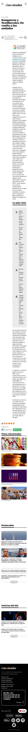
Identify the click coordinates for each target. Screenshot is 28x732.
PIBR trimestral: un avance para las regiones (8, 467)
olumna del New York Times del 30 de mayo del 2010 (19, 59)
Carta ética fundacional (7, 678)
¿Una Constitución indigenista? (6, 500)
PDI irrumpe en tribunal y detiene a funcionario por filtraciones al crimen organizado (21, 254)
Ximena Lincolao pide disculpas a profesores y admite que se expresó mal (13, 623)
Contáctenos (4, 688)
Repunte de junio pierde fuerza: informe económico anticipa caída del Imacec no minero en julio (13, 543)
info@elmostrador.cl (13, 674)
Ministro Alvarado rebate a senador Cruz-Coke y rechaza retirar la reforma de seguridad (13, 630)
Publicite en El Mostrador (7, 684)
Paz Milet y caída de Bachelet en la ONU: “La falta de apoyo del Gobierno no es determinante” (13, 577)
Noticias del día (9, 605)
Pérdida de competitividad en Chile (6, 451)
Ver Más (20, 37)
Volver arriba (4, 711)
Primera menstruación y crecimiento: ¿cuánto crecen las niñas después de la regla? (21, 280)
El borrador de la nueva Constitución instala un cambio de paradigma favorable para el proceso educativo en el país (13, 484)
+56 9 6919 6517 (5, 674)
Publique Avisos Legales (7, 686)
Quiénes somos (5, 677)
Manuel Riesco (11, 36)
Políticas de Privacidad (6, 682)
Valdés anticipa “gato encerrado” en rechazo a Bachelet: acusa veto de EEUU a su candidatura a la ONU (21, 310)
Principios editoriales (6, 680)
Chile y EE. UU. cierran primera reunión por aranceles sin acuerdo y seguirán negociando (13, 570)
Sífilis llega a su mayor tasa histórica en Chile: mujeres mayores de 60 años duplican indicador (21, 225)
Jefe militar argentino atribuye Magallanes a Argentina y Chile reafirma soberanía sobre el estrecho (13, 560)
